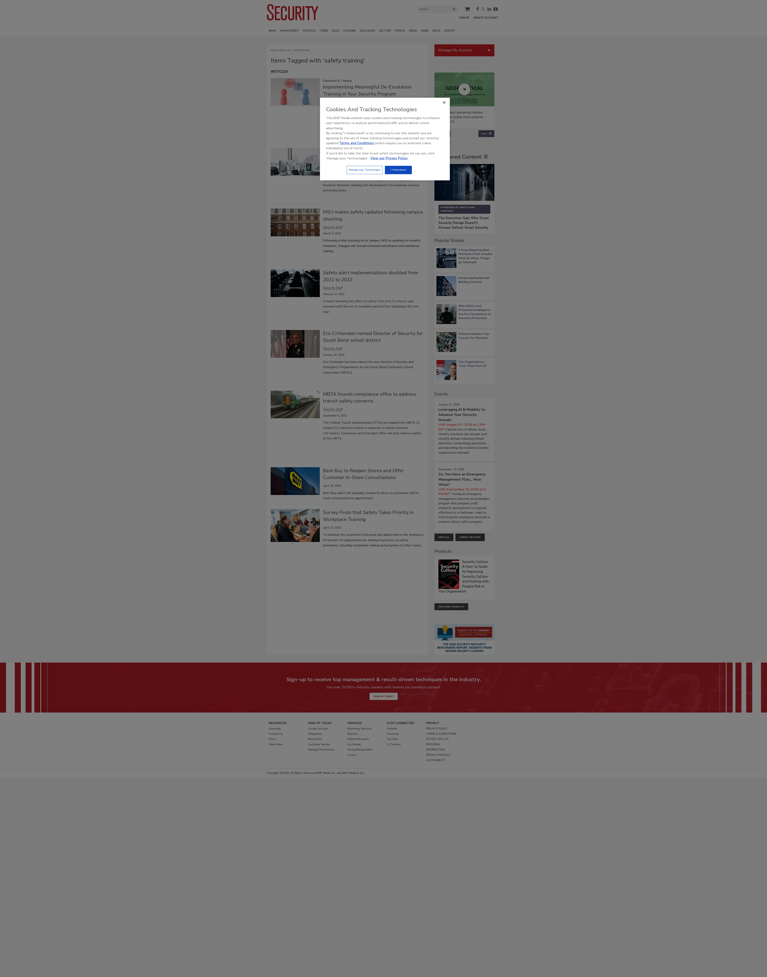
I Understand (398, 169)
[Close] (444, 102)
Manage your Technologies (365, 169)
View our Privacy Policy (389, 158)
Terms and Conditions (356, 143)
